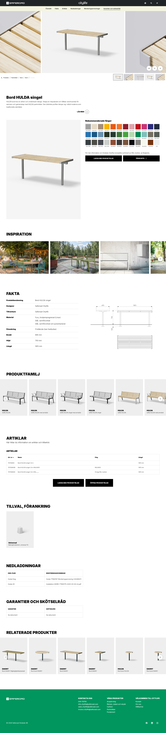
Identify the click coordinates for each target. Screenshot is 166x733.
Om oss (138, 704)
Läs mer (80, 112)
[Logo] (83, 3)
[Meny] (157, 3)
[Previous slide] (154, 68)
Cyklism (110, 707)
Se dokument (12, 615)
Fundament (111, 712)
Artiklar (64, 9)
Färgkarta (140, 158)
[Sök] (151, 3)
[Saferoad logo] (15, 3)
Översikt (48, 9)
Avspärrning (111, 702)
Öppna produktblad (99, 483)
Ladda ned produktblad (104, 158)
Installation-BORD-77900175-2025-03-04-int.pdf (63, 584)
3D (149, 68)
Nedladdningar (76, 9)
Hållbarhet (139, 707)
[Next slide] (160, 68)
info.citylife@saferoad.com (88, 704)
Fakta (57, 9)
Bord (21, 77)
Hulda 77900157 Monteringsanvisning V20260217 (63, 579)
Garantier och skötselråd (111, 9)
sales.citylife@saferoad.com (88, 707)
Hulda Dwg (12, 579)
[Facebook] (146, 723)
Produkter (6, 77)
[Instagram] (157, 723)
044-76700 (82, 702)
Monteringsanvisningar (92, 9)
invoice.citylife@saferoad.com (89, 709)
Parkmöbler (14, 77)
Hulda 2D (11, 584)
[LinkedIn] (152, 723)
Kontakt (138, 702)
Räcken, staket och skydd (116, 704)
